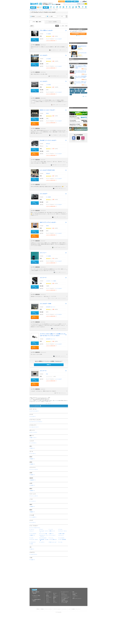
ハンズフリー (42, 542)
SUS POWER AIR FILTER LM (82, 46)
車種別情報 (34, 593)
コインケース (43, 277)
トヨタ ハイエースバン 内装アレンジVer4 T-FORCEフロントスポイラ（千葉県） (81, 66)
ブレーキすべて (33, 453)
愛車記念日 (80, 89)
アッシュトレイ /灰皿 (43, 533)
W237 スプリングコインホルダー (48, 222)
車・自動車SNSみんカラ (34, 9)
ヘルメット (32, 529)
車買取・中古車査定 (64, 601)
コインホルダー (59, 38)
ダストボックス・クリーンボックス (44, 536)
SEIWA (47, 113)
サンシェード (61, 535)
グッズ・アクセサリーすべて (35, 527)
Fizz (47, 146)
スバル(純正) (48, 256)
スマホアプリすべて (33, 554)
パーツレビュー (41, 9)
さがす (54, 594)
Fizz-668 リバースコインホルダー (48, 140)
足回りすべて (32, 448)
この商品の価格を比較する (34, 124)
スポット (47, 598)
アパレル (60, 529)
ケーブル (60, 542)
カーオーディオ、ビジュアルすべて (36, 421)
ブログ (47, 594)
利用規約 (42, 609)
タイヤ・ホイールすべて (34, 411)
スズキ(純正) (48, 58)
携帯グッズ (51, 533)
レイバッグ (72, 92)
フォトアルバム (48, 597)
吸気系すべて (32, 458)
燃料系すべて (32, 490)
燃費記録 (54, 597)
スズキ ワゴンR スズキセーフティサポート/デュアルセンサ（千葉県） (80, 72)
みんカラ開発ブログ (64, 598)
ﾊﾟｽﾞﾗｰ (85, 89)
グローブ (41, 529)
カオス (77, 89)
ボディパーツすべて (33, 432)
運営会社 (38, 609)
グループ (47, 599)
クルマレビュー (55, 595)
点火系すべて (32, 485)
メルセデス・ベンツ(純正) (51, 280)
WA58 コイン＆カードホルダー (47, 110)
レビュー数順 (61, 25)
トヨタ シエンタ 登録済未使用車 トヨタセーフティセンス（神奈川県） (81, 77)
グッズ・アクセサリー (48, 9)
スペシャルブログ (64, 595)
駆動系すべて (32, 511)
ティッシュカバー (53, 535)
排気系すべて (32, 464)
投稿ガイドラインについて (77, 598)
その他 (31, 543)
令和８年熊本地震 (84, 92)
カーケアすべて (33, 522)
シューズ (51, 529)
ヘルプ (80, 1)
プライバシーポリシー (48, 609)
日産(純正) (48, 173)
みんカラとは (75, 593)
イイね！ (47, 601)
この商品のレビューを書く (34, 40)
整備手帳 (34, 600)
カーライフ (55, 602)
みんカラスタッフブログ (65, 597)
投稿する (49, 364)
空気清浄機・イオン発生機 (44, 540)
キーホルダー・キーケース (44, 531)
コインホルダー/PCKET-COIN (47, 170)
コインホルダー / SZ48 (45, 303)
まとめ (54, 601)
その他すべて (32, 559)
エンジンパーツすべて (34, 469)
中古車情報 (63, 599)
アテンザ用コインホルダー (46, 30)
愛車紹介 (47, 595)
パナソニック (72, 89)
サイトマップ (78, 609)
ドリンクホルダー (33, 533)
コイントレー (43, 252)
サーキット (48, 602)
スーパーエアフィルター (82, 53)
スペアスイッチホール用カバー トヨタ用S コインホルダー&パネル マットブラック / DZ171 (52, 334)
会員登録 (74, 594)
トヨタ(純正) (48, 84)
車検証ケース (32, 535)
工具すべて (32, 549)
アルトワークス (77, 92)
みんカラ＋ (63, 593)
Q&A (54, 598)
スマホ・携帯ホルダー (53, 539)
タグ (54, 599)
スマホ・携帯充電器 (62, 539)
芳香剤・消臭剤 (61, 533)
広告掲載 (73, 609)
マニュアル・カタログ (34, 539)
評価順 (66, 25)
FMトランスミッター (53, 542)
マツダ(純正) (48, 33)
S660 (71, 94)
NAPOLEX (48, 143)
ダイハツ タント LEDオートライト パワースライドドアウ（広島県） (80, 82)
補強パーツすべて (33, 437)
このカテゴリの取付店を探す (51, 40)
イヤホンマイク (33, 542)
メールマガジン (75, 595)
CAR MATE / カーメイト (50, 306)
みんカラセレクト (64, 594)
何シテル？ (55, 593)
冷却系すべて (32, 474)
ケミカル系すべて (33, 517)
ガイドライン (64, 609)
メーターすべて (33, 501)
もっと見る (85, 96)
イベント (47, 593)
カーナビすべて (33, 416)
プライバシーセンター (57, 609)
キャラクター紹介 (64, 602)
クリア (45, 16)
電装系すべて (32, 506)
